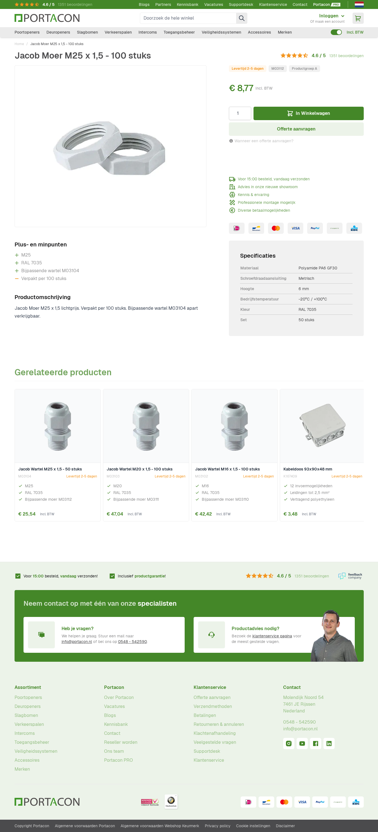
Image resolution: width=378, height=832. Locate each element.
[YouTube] (302, 743)
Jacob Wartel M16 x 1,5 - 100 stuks (227, 469)
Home (19, 44)
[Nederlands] (359, 4)
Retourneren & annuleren (219, 724)
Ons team (114, 751)
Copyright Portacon (32, 825)
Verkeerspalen (118, 32)
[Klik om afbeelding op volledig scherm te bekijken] (110, 146)
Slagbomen (87, 32)
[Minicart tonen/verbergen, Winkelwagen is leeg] (358, 18)
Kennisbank (188, 4)
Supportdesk (241, 4)
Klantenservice (273, 4)
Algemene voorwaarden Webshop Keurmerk (160, 825)
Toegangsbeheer (179, 32)
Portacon (114, 687)
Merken (285, 32)
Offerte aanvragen (212, 697)
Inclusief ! (142, 576)
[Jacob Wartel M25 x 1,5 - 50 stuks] (57, 426)
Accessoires (259, 32)
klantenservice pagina (272, 635)
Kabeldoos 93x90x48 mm (307, 469)
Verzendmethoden (213, 706)
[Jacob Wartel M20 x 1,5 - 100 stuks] (146, 426)
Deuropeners (58, 32)
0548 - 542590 (132, 641)
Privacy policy (218, 825)
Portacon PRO (118, 760)
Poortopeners (27, 32)
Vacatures (213, 4)
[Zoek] (241, 18)
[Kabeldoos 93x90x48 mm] (323, 426)
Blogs (144, 4)
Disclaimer (285, 825)
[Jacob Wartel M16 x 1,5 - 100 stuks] (234, 426)
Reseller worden (120, 742)
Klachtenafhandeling (215, 733)
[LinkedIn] (329, 743)
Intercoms (147, 32)
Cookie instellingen (253, 825)
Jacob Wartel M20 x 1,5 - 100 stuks (140, 469)
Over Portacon (119, 697)
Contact (300, 4)
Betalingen (205, 715)
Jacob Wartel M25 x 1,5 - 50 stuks (50, 469)
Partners (163, 4)
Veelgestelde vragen (215, 742)
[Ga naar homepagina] (47, 18)
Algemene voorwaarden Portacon (85, 825)
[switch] (336, 32)
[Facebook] (315, 743)
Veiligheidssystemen (221, 32)
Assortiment (28, 687)
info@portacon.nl (77, 641)
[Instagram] (288, 743)
